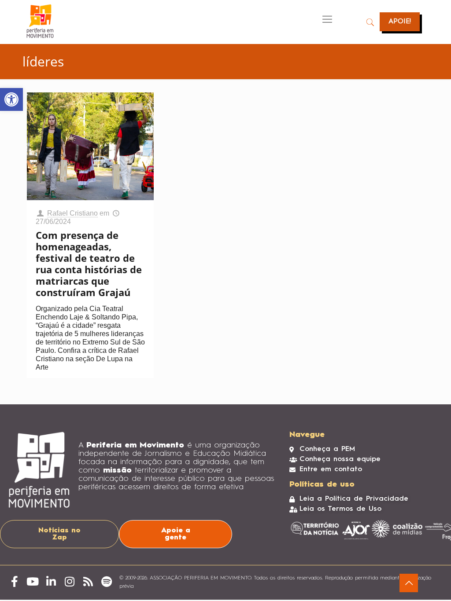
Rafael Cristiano (72, 213)
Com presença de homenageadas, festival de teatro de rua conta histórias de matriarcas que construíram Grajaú (89, 263)
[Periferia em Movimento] (40, 21)
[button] (11, 99)
